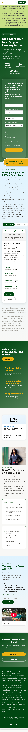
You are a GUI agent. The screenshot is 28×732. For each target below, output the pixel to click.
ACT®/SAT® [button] (16, 214)
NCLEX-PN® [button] (15, 251)
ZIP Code (7, 102)
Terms (18, 721)
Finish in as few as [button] (10, 269)
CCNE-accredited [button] (9, 429)
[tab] (14, 231)
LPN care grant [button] (10, 282)
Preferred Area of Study (11, 109)
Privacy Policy (11, 721)
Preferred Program (10, 115)
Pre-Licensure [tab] (9, 224)
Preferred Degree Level (11, 122)
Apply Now (21, 2)
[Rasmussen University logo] (8, 2)
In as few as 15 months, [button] (10, 248)
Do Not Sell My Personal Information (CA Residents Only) (14, 723)
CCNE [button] (13, 71)
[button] (13, 96)
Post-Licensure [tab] (21, 224)
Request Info (9, 299)
